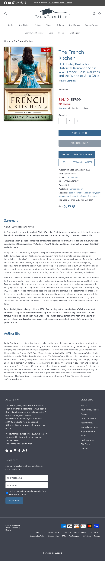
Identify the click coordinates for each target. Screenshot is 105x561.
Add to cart (79, 133)
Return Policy (87, 423)
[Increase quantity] (77, 121)
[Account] (93, 13)
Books (10, 25)
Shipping (63, 108)
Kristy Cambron (68, 81)
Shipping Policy (88, 431)
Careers (84, 448)
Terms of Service (88, 418)
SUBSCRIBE (14, 500)
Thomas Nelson (73, 177)
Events (61, 33)
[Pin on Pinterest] (73, 206)
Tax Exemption (87, 440)
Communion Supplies (34, 33)
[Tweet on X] (65, 206)
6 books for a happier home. (60, 3)
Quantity (63, 115)
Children (60, 25)
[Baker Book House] (52, 13)
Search (84, 405)
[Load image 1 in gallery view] (28, 83)
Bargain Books (91, 25)
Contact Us (86, 414)
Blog (51, 33)
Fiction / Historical (75, 193)
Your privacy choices (90, 410)
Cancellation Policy (89, 427)
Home (7, 41)
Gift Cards (85, 444)
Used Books (74, 25)
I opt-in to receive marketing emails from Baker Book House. (27, 493)
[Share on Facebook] (69, 206)
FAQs (83, 435)
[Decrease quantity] (62, 121)
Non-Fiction (23, 25)
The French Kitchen (23, 41)
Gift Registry (75, 33)
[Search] (5, 13)
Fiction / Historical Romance (83, 196)
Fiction (37, 25)
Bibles (48, 25)
